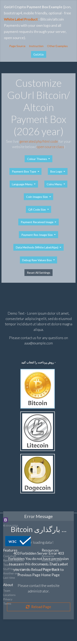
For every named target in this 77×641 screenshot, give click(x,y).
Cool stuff (9, 556)
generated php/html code (38, 141)
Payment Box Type (24, 171)
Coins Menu (55, 184)
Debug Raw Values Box (37, 260)
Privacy (7, 599)
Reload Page (40, 607)
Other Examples (57, 46)
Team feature (12, 564)
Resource (48, 556)
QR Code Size (37, 209)
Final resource (51, 569)
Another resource (53, 564)
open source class (50, 147)
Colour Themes (37, 159)
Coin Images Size (37, 196)
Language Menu (22, 184)
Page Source (17, 46)
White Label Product (21, 19)
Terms (7, 603)
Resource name (52, 560)
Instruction (36, 46)
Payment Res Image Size (37, 234)
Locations (9, 595)
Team (6, 590)
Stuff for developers (16, 569)
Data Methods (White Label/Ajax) (37, 247)
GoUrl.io (38, 54)
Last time (9, 577)
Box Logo (56, 171)
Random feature (13, 560)
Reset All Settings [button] (38, 272)
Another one (11, 573)
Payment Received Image (37, 222)
